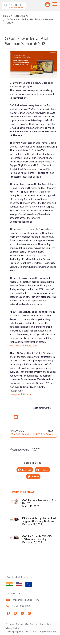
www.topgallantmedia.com (23, 345)
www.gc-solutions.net (21, 394)
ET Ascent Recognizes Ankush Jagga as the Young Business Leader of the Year (39, 520)
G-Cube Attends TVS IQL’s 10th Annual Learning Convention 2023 (37, 538)
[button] (24, 469)
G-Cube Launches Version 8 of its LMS (39, 502)
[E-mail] (16, 417)
